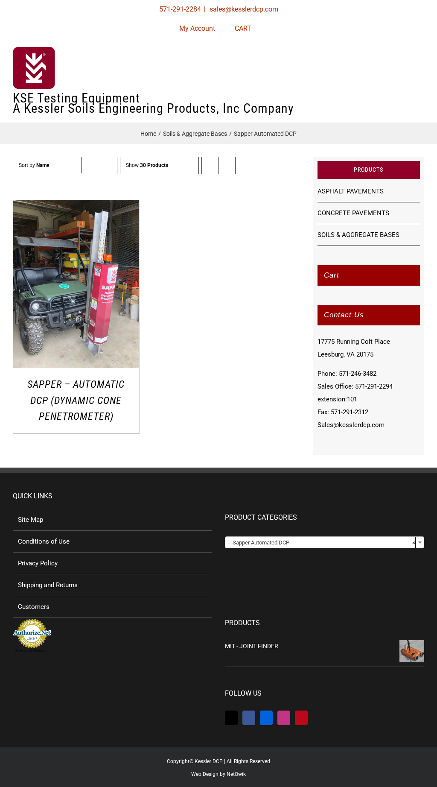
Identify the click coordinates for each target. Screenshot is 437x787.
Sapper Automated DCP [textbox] (322, 542)
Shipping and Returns (48, 585)
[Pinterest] (301, 718)
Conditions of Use (44, 541)
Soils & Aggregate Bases (358, 235)
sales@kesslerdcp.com (243, 9)
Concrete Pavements (353, 213)
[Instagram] (283, 718)
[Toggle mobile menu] (420, 72)
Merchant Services (32, 651)
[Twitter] (231, 718)
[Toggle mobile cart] (390, 72)
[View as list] (226, 165)
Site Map (30, 520)
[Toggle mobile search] (405, 72)
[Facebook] (248, 718)
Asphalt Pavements (351, 191)
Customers (34, 607)
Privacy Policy (38, 563)
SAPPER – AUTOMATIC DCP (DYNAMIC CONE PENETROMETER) (76, 400)
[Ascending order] (109, 165)
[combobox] (324, 542)
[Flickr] (266, 718)
